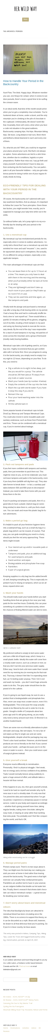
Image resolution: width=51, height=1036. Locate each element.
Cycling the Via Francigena (13, 1006)
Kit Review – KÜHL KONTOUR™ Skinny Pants (21, 1000)
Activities (25, 1028)
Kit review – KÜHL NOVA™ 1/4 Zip (16, 996)
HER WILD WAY (25, 8)
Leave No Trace (14, 937)
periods (21, 940)
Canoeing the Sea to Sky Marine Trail (17, 1003)
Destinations (15, 1028)
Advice (25, 933)
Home (5, 1028)
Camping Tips (34, 933)
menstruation (12, 940)
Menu (25, 19)
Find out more (24, 966)
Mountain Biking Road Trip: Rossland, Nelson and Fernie (25, 1009)
